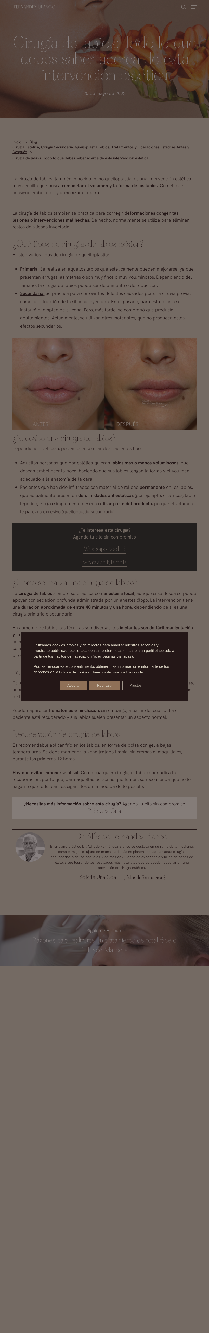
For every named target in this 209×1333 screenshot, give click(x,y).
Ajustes (136, 685)
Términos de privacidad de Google (117, 672)
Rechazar (105, 685)
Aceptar (73, 685)
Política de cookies (74, 672)
